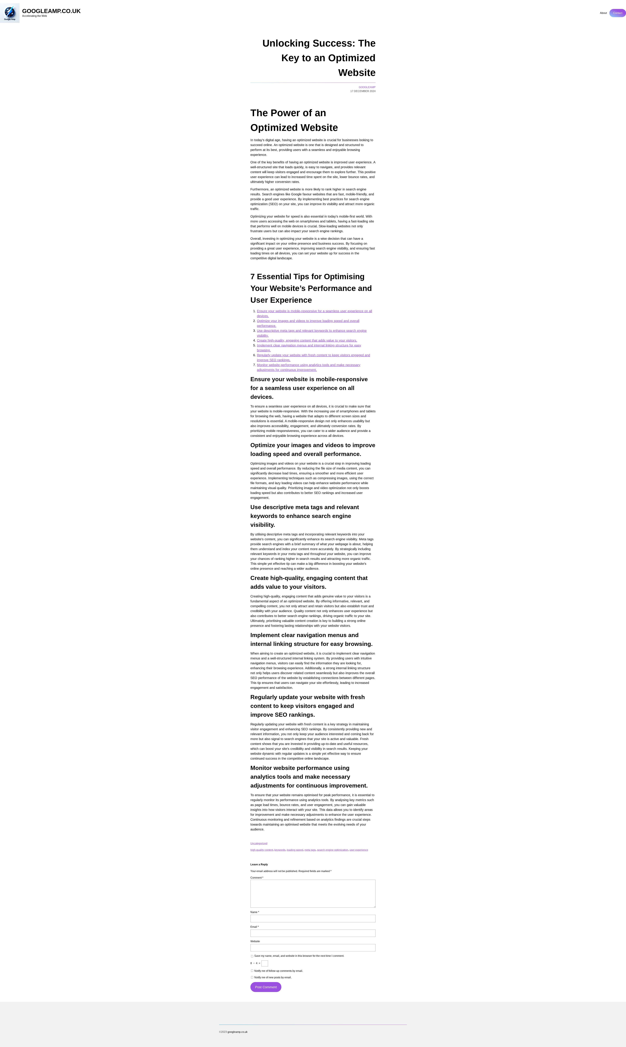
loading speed (295, 850)
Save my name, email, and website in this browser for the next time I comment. (299, 955)
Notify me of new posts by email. (272, 977)
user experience (359, 850)
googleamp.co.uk (51, 11)
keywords (279, 850)
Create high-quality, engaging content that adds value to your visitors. (307, 340)
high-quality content (261, 850)
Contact (617, 13)
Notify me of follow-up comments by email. (278, 970)
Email (254, 926)
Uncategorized (258, 843)
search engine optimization (332, 850)
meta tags (310, 850)
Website (255, 941)
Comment (256, 877)
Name (254, 912)
